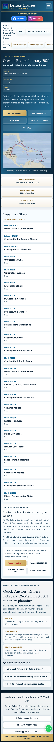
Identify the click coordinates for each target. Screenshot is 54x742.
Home (21, 32)
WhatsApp (27, 128)
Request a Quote (14, 113)
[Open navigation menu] (48, 6)
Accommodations (39, 113)
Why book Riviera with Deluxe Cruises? (25, 669)
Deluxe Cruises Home (38, 571)
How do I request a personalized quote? (25, 684)
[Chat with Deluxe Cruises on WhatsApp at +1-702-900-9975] (48, 728)
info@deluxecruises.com (27, 718)
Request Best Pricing (15, 563)
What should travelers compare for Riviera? (27, 676)
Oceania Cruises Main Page (38, 32)
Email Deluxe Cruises (39, 120)
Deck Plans (14, 120)
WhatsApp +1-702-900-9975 (15, 570)
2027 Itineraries (36, 45)
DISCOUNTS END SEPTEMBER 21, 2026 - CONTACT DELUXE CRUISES (27, 737)
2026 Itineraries (19, 45)
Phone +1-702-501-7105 (38, 563)
